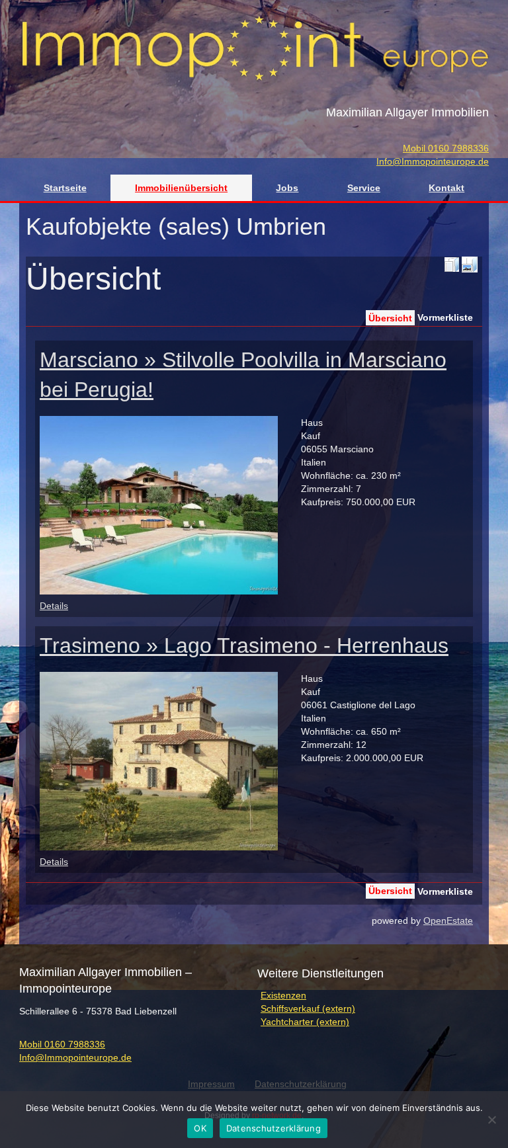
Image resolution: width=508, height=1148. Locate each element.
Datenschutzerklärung (273, 1128)
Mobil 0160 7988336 (446, 148)
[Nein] (491, 1119)
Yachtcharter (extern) (305, 1021)
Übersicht (390, 318)
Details (54, 605)
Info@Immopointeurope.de (432, 161)
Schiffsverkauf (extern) (308, 1008)
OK (200, 1128)
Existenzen (283, 995)
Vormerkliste (445, 317)
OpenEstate (448, 920)
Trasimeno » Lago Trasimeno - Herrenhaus (244, 645)
